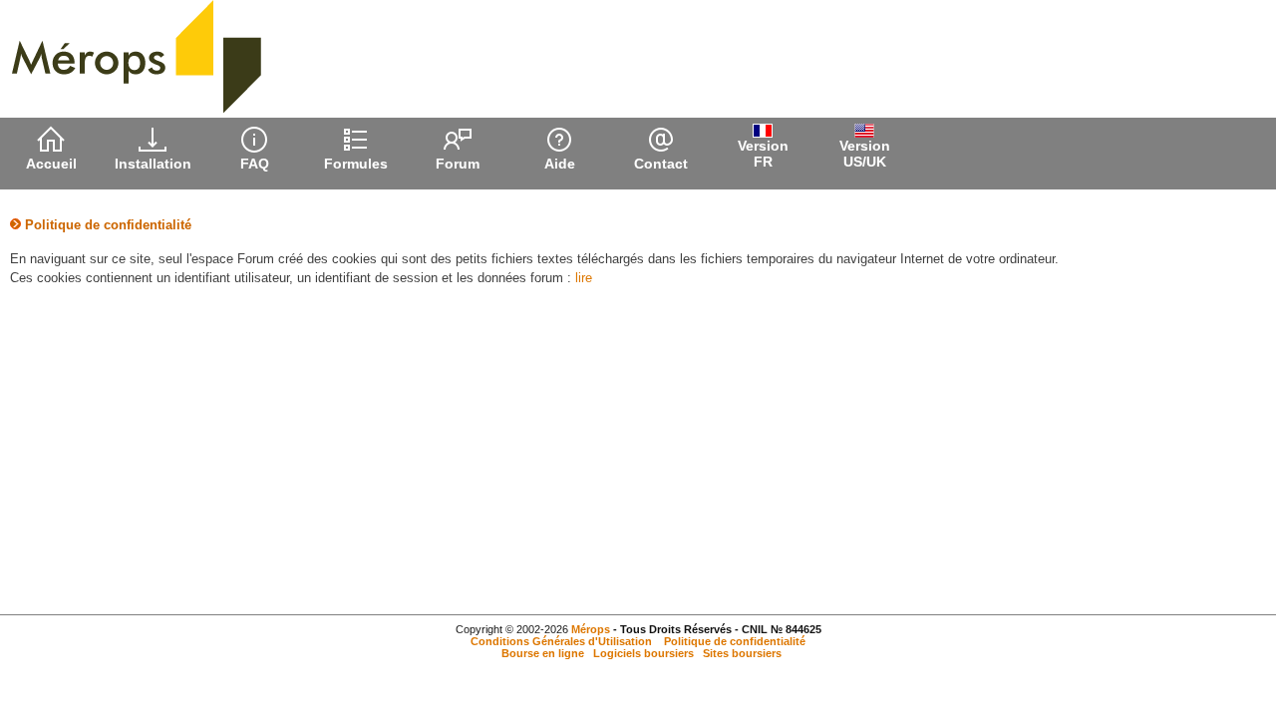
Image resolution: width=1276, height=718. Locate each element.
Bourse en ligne (542, 653)
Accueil (51, 164)
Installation (153, 164)
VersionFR (763, 154)
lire (583, 277)
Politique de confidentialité (734, 641)
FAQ (254, 164)
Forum (457, 164)
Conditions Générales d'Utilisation (561, 641)
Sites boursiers (742, 653)
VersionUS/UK (864, 154)
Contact (661, 164)
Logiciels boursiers (643, 653)
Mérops (590, 629)
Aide (559, 164)
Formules (356, 164)
